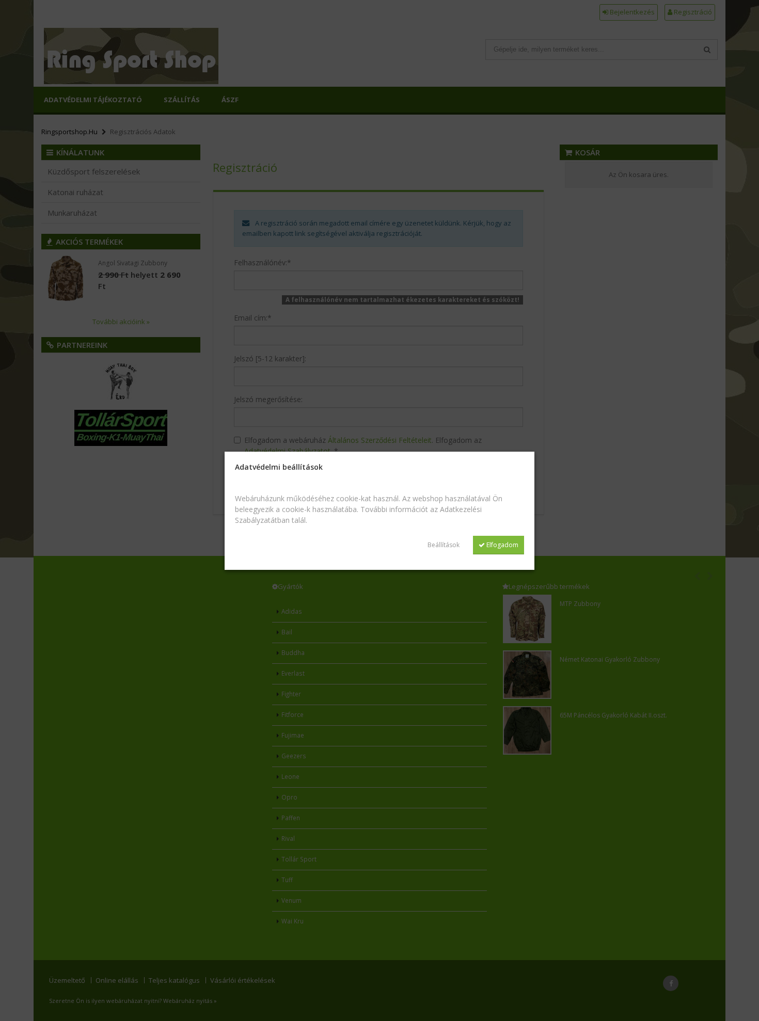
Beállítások (444, 544)
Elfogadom (501, 544)
